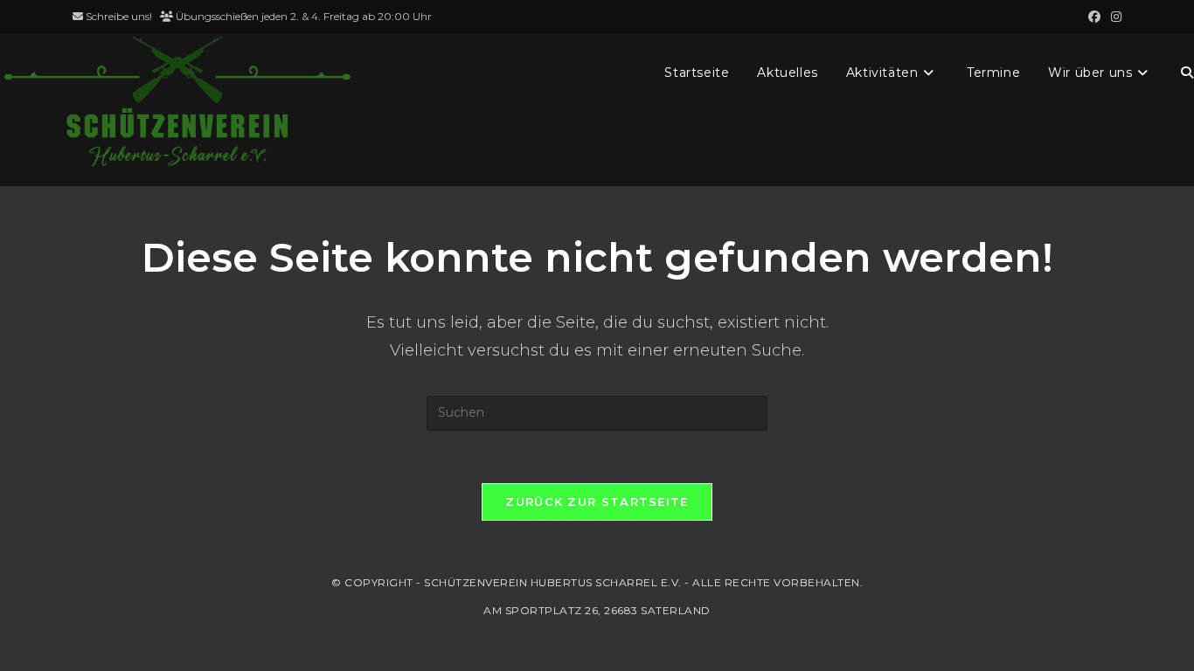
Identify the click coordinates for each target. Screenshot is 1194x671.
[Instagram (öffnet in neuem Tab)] (1113, 16)
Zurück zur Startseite (596, 501)
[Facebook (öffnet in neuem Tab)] (1094, 16)
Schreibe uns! (119, 16)
